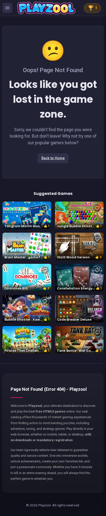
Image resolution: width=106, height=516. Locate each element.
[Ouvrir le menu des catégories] (7, 8)
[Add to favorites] (44, 208)
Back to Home (53, 158)
